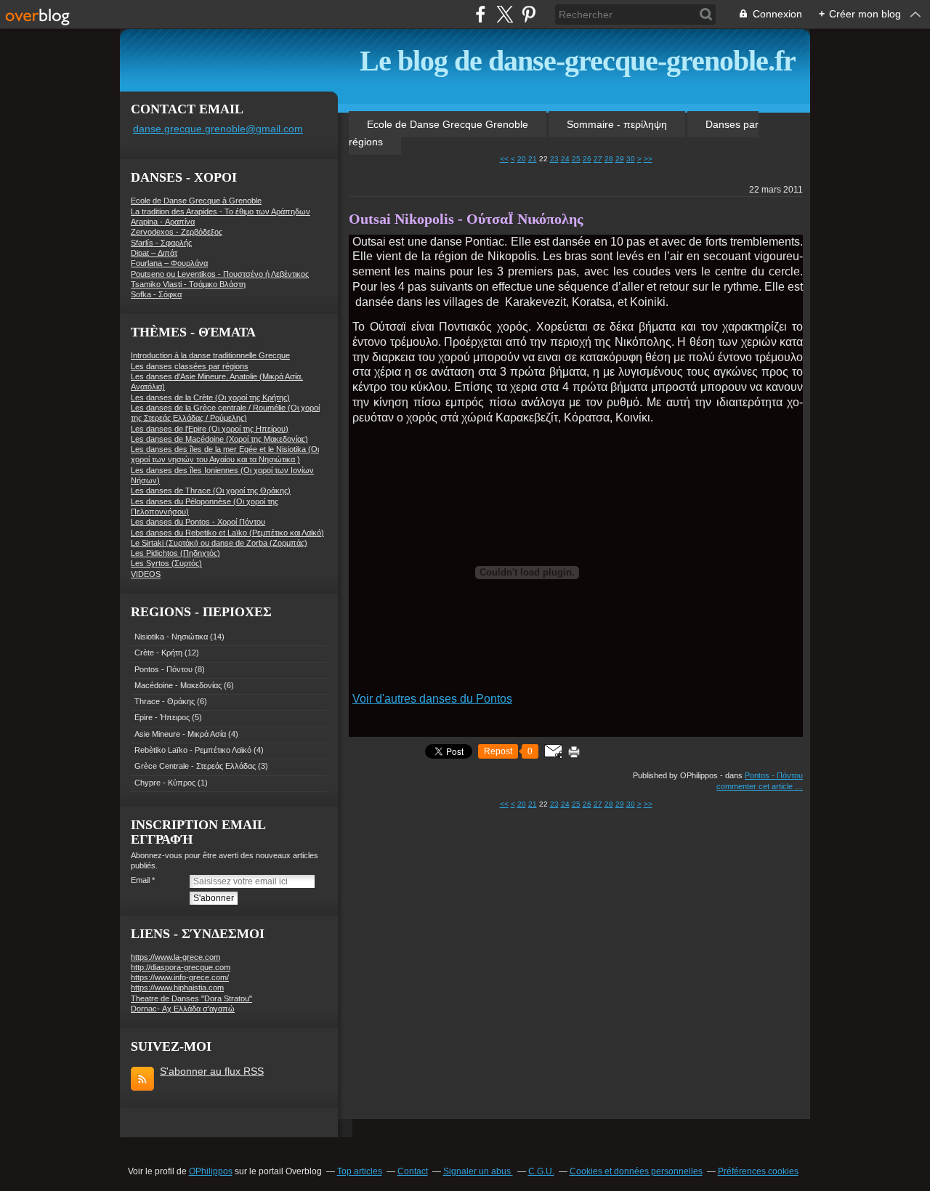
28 (608, 159)
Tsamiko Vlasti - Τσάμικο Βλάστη (188, 284)
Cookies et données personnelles (636, 1171)
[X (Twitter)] (505, 14)
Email (140, 880)
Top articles (359, 1171)
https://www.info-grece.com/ (180, 977)
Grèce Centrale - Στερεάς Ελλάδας (195, 766)
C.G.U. (541, 1171)
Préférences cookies (758, 1171)
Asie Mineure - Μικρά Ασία (180, 734)
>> (648, 159)
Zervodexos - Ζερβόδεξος (176, 231)
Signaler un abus (478, 1171)
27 (598, 159)
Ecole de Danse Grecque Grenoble (447, 124)
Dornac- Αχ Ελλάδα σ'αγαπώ (183, 1008)
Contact (412, 1171)
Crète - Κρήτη (158, 652)
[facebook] (481, 14)
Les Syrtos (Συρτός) (166, 563)
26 (587, 159)
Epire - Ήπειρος (162, 717)
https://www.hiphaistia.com (177, 987)
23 (554, 159)
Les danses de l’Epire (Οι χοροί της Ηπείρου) (209, 428)
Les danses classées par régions (189, 366)
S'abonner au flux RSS (212, 1071)
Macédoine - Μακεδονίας (178, 685)
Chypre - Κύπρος (164, 782)
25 (576, 159)
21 (532, 159)
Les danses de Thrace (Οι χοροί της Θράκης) (211, 490)
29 (619, 159)
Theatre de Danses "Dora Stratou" (191, 998)
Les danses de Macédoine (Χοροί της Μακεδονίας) (219, 439)
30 (630, 159)
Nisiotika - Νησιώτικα (171, 636)
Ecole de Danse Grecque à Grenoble (196, 200)
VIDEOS (146, 574)
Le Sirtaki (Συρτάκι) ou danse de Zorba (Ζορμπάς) (219, 542)
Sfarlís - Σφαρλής (161, 242)
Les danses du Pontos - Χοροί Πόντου (198, 521)
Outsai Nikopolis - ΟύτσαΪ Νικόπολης (466, 219)
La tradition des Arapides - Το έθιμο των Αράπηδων (220, 211)
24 (565, 159)
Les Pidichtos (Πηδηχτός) (175, 553)
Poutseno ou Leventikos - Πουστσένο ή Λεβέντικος (220, 274)
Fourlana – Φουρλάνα (169, 263)
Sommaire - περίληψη (617, 124)
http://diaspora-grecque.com (180, 967)
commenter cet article (755, 786)
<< (504, 159)
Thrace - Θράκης (164, 701)
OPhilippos (210, 1171)
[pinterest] (528, 14)
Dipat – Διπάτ (154, 253)
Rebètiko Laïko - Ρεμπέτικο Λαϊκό (192, 750)
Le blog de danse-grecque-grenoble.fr (578, 60)
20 (521, 159)
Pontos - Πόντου (163, 669)
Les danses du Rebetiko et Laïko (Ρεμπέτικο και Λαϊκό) (227, 532)
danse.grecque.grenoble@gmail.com (218, 128)
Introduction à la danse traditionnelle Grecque (210, 355)
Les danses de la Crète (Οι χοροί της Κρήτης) (210, 397)
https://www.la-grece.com (175, 957)
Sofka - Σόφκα (156, 294)
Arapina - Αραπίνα (163, 221)
